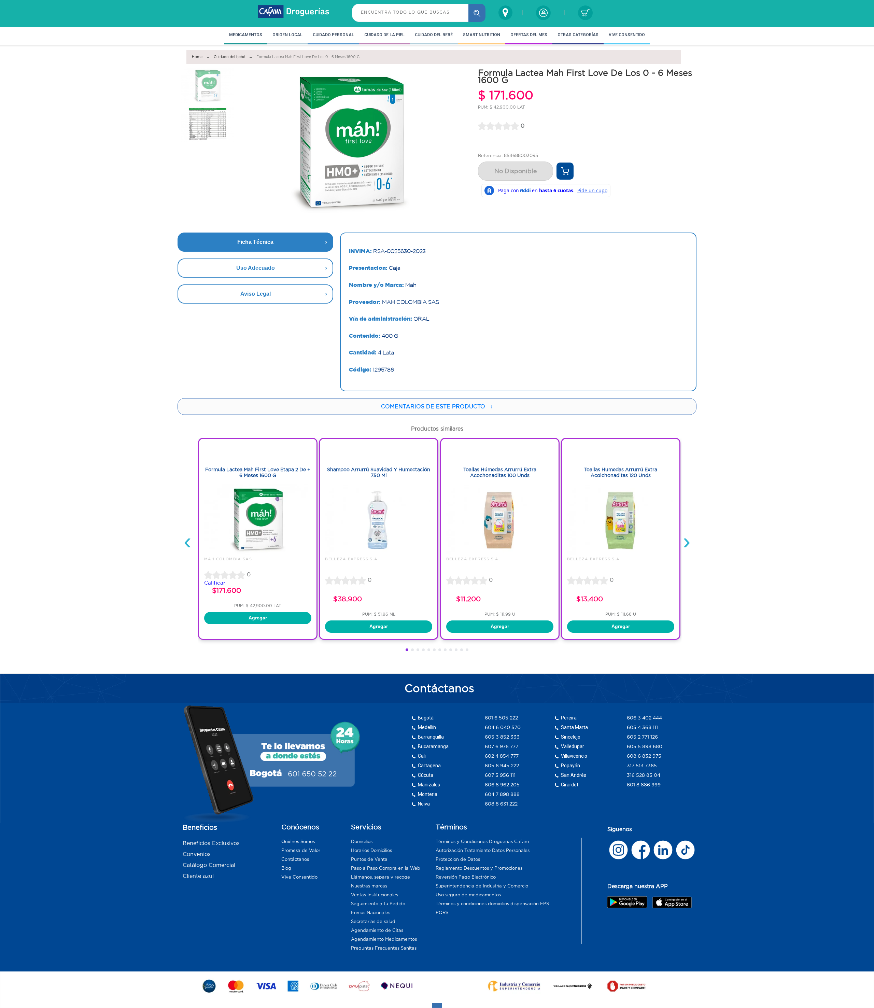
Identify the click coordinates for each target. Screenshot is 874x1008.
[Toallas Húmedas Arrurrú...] (499, 553)
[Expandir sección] (437, 1005)
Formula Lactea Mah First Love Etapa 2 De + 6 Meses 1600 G (257, 472)
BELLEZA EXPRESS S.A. (352, 559)
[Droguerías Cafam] (293, 12)
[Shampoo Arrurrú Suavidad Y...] (378, 553)
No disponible (515, 171)
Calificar (214, 583)
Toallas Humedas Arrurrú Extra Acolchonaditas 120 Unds (620, 472)
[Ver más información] (565, 171)
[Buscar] (476, 13)
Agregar (258, 617)
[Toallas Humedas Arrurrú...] (620, 553)
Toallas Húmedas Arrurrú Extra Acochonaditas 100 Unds (499, 472)
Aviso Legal (255, 294)
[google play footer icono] (629, 902)
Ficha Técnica (255, 242)
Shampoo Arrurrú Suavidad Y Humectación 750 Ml (378, 472)
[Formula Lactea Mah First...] (257, 553)
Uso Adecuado (255, 268)
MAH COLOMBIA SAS (228, 559)
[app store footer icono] (672, 902)
